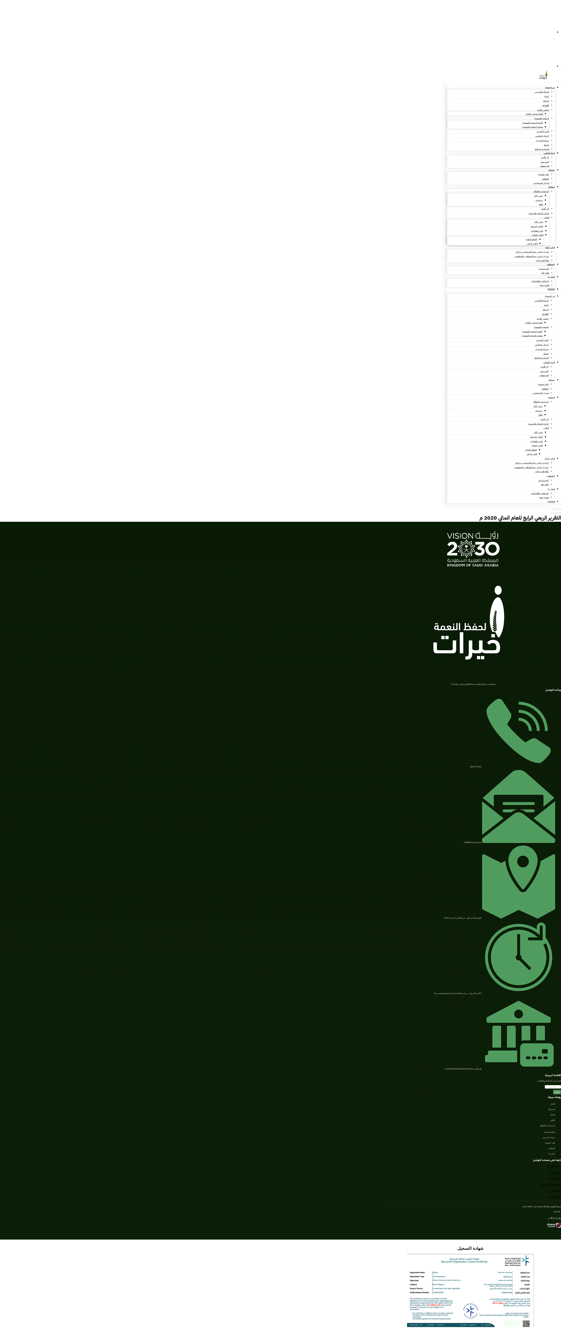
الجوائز (546, 145)
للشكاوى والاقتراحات (540, 281)
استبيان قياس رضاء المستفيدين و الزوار (532, 251)
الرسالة (546, 101)
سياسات (539, 200)
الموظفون (551, 264)
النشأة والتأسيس (542, 91)
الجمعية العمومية (541, 118)
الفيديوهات (544, 166)
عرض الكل (538, 195)
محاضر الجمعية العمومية (532, 127)
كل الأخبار (545, 157)
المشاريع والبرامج (542, 149)
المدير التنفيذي (543, 131)
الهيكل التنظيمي (542, 136)
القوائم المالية (531, 239)
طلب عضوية (543, 174)
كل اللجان (545, 208)
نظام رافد (545, 272)
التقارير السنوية (537, 226)
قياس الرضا (550, 247)
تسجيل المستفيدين (541, 183)
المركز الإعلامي (549, 153)
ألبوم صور (545, 162)
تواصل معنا (544, 285)
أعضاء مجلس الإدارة (534, 114)
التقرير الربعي (532, 243)
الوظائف (545, 179)
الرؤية (546, 96)
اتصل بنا (551, 276)
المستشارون (543, 268)
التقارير (546, 217)
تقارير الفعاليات (537, 231)
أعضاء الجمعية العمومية (533, 122)
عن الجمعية (550, 87)
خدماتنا (552, 170)
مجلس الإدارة (543, 110)
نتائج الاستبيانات (542, 260)
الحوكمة (551, 187)
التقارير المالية (537, 235)
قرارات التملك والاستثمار (539, 213)
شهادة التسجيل (542, 140)
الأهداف (545, 105)
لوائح (541, 204)
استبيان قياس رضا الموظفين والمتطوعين (531, 256)
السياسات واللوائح (541, 191)
